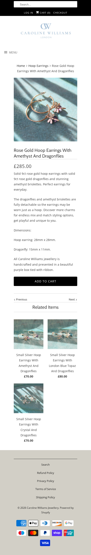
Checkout (60, 12)
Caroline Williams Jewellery (43, 508)
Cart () (44, 12)
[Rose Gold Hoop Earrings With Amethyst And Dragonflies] (45, 109)
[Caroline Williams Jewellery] (45, 32)
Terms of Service (45, 489)
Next (72, 299)
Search (45, 464)
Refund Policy (45, 473)
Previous (21, 299)
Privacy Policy (45, 481)
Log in (28, 12)
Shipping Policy (45, 497)
